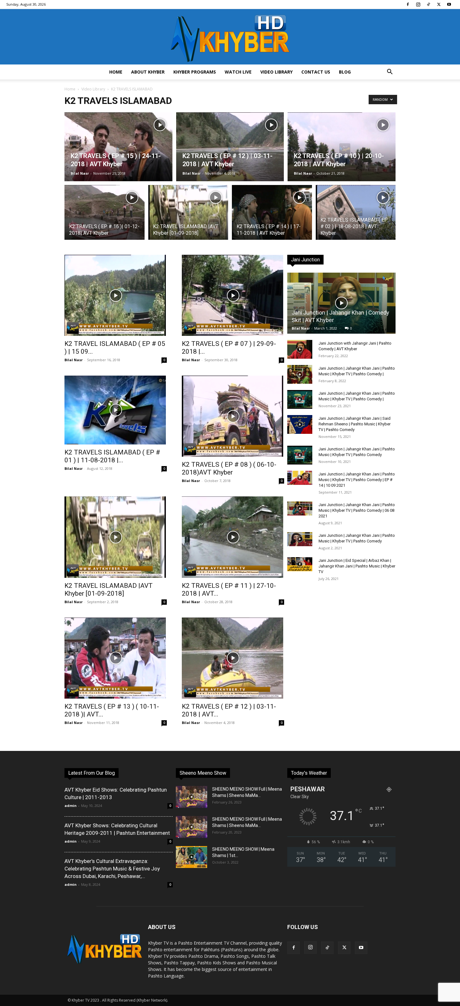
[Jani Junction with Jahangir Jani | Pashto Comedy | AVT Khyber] (299, 349)
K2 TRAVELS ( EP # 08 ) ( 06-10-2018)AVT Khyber (229, 468)
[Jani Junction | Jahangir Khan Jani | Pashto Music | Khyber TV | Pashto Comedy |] (299, 374)
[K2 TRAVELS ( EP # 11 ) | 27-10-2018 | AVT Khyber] (233, 536)
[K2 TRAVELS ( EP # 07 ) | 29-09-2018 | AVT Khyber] (233, 295)
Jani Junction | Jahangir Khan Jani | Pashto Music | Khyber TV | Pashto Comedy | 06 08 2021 (357, 510)
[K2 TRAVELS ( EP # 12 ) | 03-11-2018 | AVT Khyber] (230, 157)
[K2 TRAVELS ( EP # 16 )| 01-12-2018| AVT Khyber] (104, 218)
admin (70, 805)
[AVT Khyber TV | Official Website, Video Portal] (230, 36)
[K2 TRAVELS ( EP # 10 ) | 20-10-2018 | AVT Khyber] (342, 157)
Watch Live (238, 72)
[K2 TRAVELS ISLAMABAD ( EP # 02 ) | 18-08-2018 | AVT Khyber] (356, 218)
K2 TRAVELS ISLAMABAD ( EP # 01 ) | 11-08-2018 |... (112, 456)
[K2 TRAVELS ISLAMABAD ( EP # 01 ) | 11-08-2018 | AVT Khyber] (115, 410)
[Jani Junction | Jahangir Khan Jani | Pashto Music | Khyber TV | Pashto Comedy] (299, 455)
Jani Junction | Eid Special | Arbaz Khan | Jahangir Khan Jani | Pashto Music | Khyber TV (357, 566)
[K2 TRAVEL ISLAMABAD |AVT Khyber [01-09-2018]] (188, 218)
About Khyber (148, 72)
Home (115, 72)
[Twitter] (438, 4)
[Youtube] (449, 4)
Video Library (276, 72)
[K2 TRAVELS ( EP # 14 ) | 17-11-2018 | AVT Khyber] (272, 218)
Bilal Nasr (80, 173)
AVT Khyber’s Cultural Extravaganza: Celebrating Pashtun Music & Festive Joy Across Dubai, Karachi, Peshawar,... (112, 868)
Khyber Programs (194, 72)
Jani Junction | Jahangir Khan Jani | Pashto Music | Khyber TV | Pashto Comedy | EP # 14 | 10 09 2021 (357, 480)
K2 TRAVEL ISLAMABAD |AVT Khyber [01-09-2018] (108, 589)
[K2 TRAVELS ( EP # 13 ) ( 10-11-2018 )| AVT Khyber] (115, 658)
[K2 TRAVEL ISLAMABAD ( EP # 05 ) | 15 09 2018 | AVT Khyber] (115, 295)
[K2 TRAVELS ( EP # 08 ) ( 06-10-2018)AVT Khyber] (233, 416)
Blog (345, 72)
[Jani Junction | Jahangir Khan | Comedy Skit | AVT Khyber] (341, 303)
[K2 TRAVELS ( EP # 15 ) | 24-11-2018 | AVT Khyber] (118, 157)
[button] (389, 72)
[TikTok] (428, 4)
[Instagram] (418, 4)
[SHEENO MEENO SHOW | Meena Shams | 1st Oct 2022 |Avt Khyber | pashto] (191, 857)
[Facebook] (407, 4)
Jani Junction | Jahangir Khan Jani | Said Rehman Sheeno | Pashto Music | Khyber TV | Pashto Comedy (355, 424)
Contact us (315, 72)
